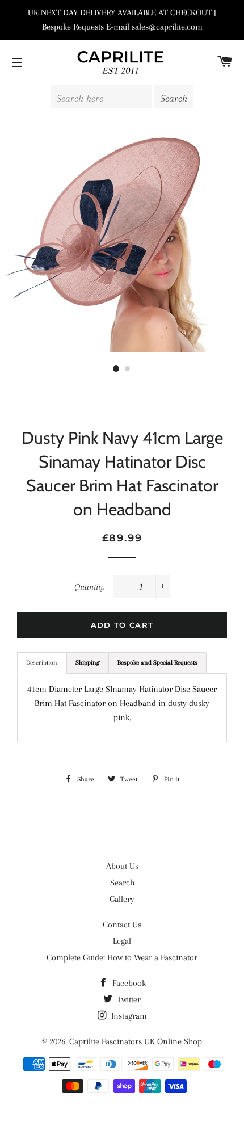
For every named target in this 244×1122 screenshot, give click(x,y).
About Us (122, 866)
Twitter (128, 999)
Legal (122, 941)
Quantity (89, 587)
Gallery (122, 899)
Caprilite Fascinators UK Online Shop (135, 1041)
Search (122, 882)
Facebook (128, 983)
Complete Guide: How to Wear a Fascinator (122, 957)
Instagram (128, 1016)
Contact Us (122, 924)
